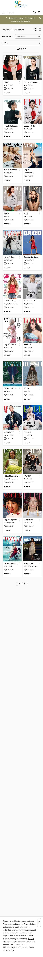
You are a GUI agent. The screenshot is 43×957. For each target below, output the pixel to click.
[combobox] (16, 12)
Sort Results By (8, 36)
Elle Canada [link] (28, 520)
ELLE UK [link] (27, 432)
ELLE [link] (26, 214)
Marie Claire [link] (28, 563)
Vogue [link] (26, 170)
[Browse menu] (39, 12)
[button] (35, 30)
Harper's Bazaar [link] (10, 257)
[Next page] (27, 583)
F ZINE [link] (6, 82)
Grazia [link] (6, 214)
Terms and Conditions (11, 924)
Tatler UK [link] (27, 345)
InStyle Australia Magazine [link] (11, 170)
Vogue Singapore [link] (10, 520)
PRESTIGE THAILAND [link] (31, 82)
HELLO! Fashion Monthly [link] (11, 476)
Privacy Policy (29, 924)
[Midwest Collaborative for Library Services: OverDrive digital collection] (21, 5)
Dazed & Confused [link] (31, 257)
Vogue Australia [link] (10, 345)
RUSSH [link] (27, 388)
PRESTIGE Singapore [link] (11, 126)
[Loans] (34, 13)
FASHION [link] (27, 476)
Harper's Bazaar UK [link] (11, 388)
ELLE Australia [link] (29, 126)
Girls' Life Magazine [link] (11, 301)
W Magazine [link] (9, 432)
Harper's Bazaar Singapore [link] (11, 563)
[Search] (3, 12)
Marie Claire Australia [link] (31, 301)
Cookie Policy (8, 950)
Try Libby (10, 18)
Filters (6, 43)
